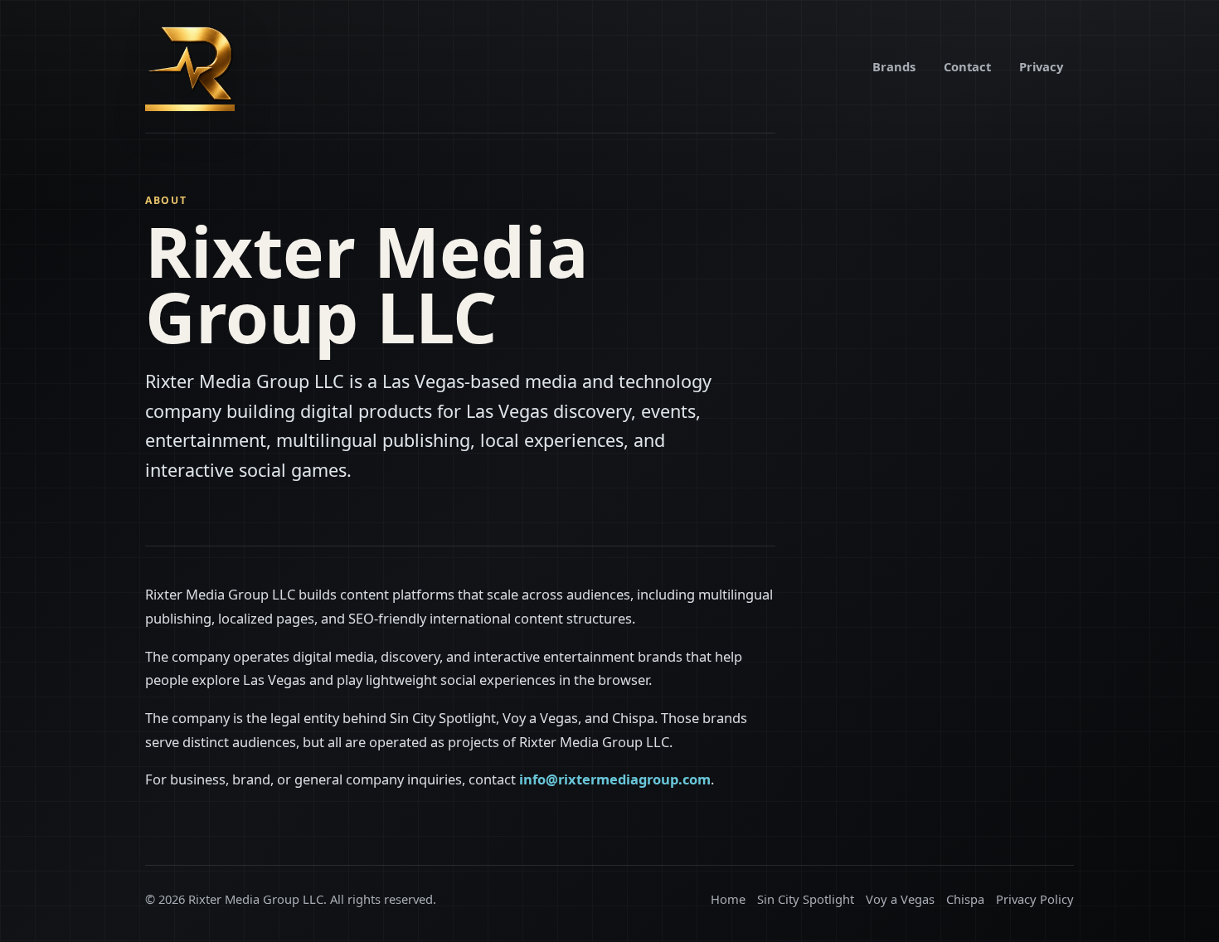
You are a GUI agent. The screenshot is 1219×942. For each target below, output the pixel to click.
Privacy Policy (1035, 899)
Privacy (1041, 66)
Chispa (965, 899)
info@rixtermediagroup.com (615, 779)
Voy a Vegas (900, 899)
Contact (967, 66)
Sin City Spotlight (805, 899)
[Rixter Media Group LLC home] (190, 66)
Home (728, 899)
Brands (893, 66)
